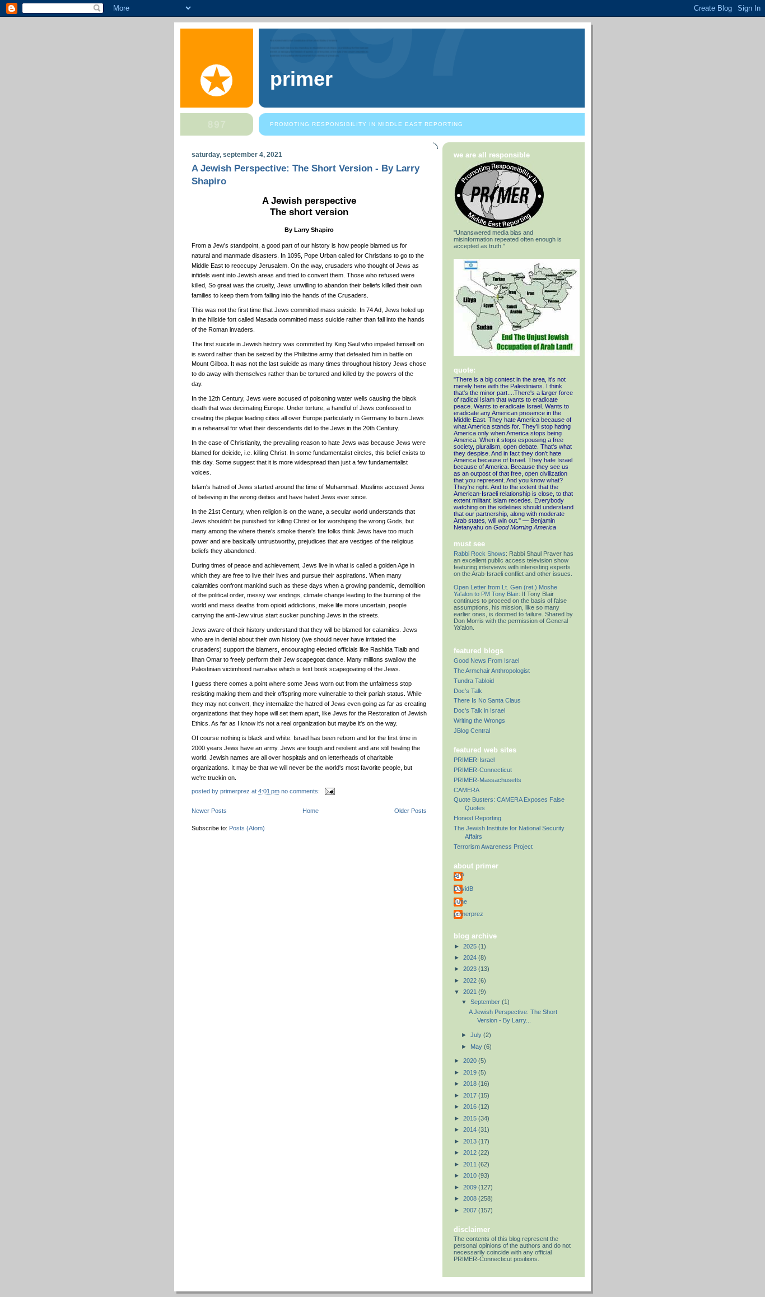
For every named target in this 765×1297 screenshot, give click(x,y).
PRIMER (301, 79)
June (460, 901)
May (477, 1046)
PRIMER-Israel (474, 759)
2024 (470, 957)
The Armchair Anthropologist (492, 670)
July (476, 1034)
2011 (470, 1164)
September (486, 1001)
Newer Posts (209, 810)
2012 (470, 1152)
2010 (470, 1175)
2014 (470, 1129)
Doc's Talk (468, 690)
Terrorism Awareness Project (493, 846)
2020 (470, 1060)
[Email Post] (329, 791)
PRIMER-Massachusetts (487, 780)
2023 (470, 968)
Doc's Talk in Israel (479, 710)
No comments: (301, 791)
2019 (470, 1072)
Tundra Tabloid (474, 680)
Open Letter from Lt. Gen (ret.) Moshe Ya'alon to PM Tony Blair (505, 590)
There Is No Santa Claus (487, 700)
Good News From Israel (486, 660)
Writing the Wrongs (479, 720)
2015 (470, 1118)
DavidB (463, 888)
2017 (470, 1095)
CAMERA (466, 790)
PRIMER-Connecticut (483, 769)
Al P (459, 875)
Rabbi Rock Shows (480, 553)
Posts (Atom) (247, 828)
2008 (470, 1198)
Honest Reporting (477, 818)
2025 (470, 946)
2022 (470, 980)
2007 (470, 1210)
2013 (470, 1141)
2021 (470, 991)
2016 (470, 1106)
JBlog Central (472, 730)
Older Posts (410, 810)
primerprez (468, 913)
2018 (470, 1083)
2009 (470, 1187)
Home (310, 810)
